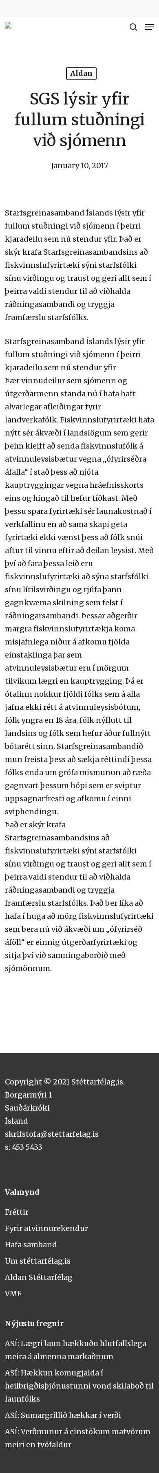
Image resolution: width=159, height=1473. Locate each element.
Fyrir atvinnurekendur (46, 1228)
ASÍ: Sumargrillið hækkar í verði (63, 1415)
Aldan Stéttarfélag (39, 1277)
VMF (13, 1293)
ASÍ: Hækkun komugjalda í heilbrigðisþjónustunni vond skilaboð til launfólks (79, 1386)
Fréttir (17, 1212)
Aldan (81, 73)
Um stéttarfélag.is (38, 1261)
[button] (149, 27)
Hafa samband (31, 1244)
